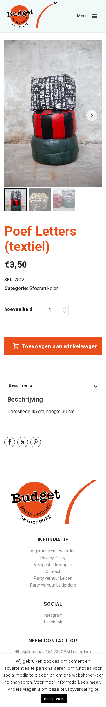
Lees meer (89, 682)
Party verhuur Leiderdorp (53, 585)
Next (91, 115)
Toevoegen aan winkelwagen (59, 346)
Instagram (53, 615)
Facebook (53, 622)
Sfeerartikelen (44, 288)
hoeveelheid (18, 309)
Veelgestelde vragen (53, 564)
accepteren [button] (53, 699)
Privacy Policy (53, 558)
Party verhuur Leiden (53, 578)
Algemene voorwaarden (53, 550)
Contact (53, 571)
